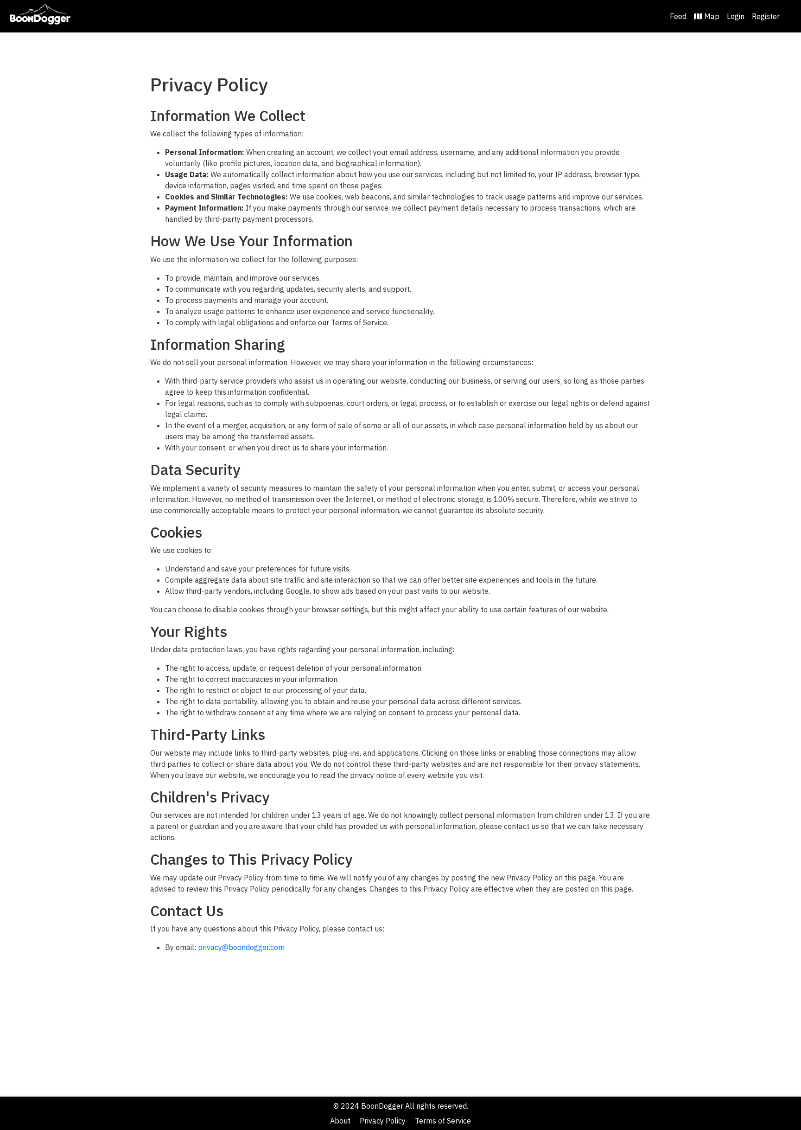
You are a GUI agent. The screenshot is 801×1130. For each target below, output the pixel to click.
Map (711, 16)
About (340, 1120)
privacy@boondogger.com (241, 947)
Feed (678, 16)
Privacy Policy (383, 1120)
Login (735, 16)
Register (766, 16)
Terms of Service (443, 1120)
